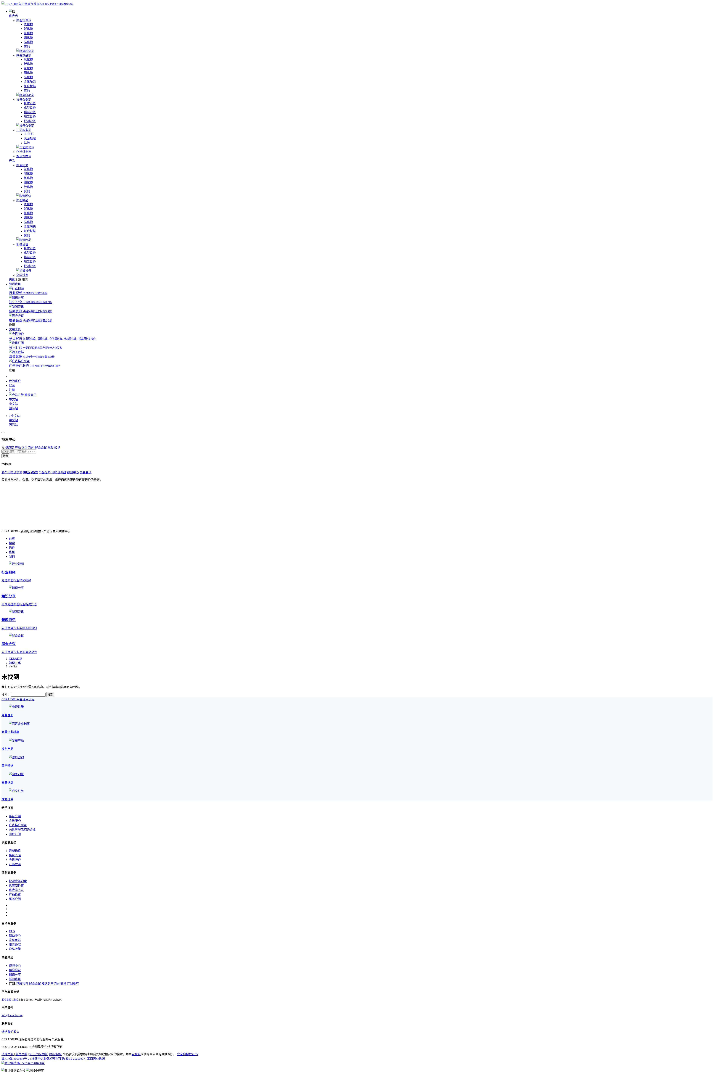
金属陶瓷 (30, 81)
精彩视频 (22, 983)
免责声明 (21, 1054)
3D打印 (28, 134)
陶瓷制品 (22, 200)
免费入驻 (15, 855)
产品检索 (45, 472)
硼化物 (28, 37)
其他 (27, 46)
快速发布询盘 (18, 881)
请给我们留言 (10, 1031)
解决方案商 (23, 156)
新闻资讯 (15, 979)
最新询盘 (15, 850)
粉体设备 (30, 103)
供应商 (13, 15)
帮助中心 (15, 935)
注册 (12, 390)
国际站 (13, 408)
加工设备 (30, 116)
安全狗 (136, 1054)
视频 (51, 447)
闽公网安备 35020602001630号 (24, 1063)
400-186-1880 (9, 999)
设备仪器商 (23, 99)
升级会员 (30, 395)
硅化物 (28, 42)
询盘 (25, 447)
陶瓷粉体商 (23, 20)
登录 (12, 385)
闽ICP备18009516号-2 (15, 1058)
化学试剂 (22, 275)
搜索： (5, 694)
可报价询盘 (58, 472)
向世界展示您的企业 (22, 829)
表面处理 (30, 138)
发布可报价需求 (11, 472)
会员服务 (15, 820)
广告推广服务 (18, 825)
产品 (12, 160)
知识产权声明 (38, 1054)
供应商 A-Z (16, 890)
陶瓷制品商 (23, 55)
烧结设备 (30, 112)
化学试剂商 (23, 151)
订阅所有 (73, 983)
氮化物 (28, 33)
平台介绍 (15, 816)
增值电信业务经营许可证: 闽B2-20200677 (58, 1058)
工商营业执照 (96, 1058)
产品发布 (15, 864)
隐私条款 (55, 1054)
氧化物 (28, 24)
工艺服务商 (23, 130)
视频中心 (73, 472)
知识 (57, 447)
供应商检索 (30, 472)
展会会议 (41, 447)
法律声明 (7, 1054)
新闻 (31, 447)
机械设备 (22, 244)
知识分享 (15, 974)
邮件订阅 (15, 834)
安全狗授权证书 (187, 1054)
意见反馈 (15, 940)
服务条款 (15, 944)
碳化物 (28, 28)
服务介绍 (15, 899)
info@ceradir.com (11, 1015)
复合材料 (30, 86)
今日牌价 (15, 859)
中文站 (13, 403)
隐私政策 (15, 949)
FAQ (12, 931)
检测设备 (30, 121)
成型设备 (30, 107)
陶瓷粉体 (22, 165)
